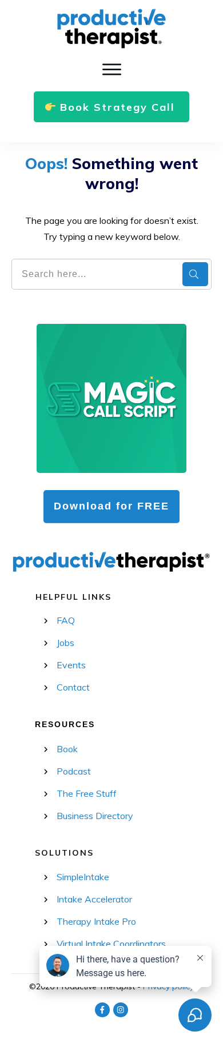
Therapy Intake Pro (96, 921)
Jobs (65, 642)
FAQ (66, 620)
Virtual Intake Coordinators (111, 943)
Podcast (74, 771)
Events (71, 665)
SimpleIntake (83, 876)
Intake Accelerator (94, 899)
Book (67, 749)
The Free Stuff (87, 793)
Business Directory (95, 815)
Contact (73, 687)
